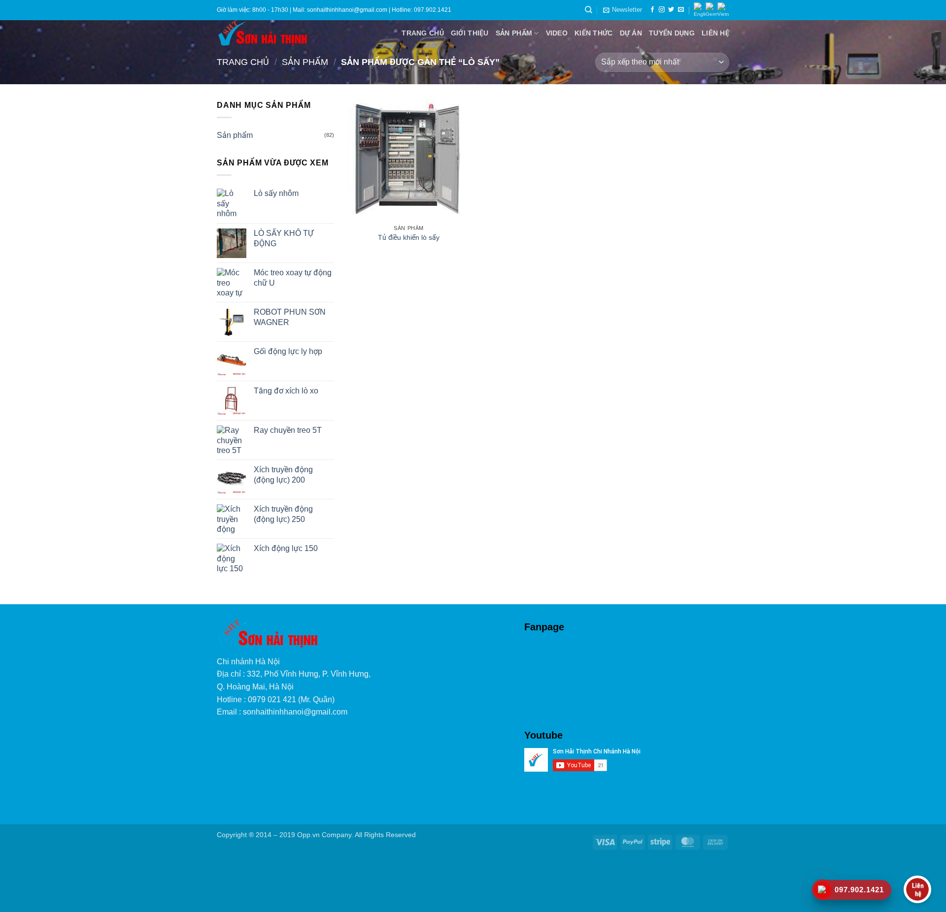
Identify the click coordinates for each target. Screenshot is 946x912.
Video (557, 33)
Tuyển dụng (672, 33)
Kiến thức (593, 33)
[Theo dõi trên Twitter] (671, 9)
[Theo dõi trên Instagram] (662, 9)
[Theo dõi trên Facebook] (652, 9)
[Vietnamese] (723, 10)
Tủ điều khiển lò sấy (408, 237)
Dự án (631, 33)
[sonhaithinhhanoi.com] (291, 33)
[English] (700, 10)
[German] (711, 10)
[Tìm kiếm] (588, 10)
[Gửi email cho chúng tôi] (681, 9)
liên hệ (715, 33)
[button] (622, 9)
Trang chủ (423, 33)
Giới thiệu (470, 33)
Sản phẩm (514, 33)
